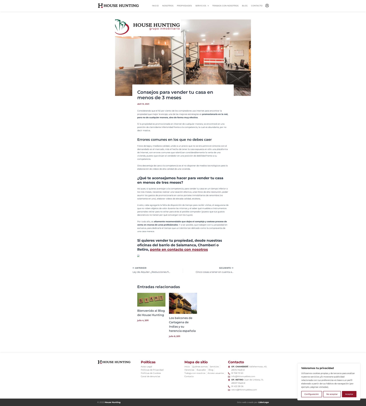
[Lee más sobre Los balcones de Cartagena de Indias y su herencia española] (183, 303)
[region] (328, 381)
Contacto (256, 6)
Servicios (200, 6)
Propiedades (184, 6)
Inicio (155, 6)
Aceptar (349, 394)
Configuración (311, 394)
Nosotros (167, 6)
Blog (245, 6)
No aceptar (332, 394)
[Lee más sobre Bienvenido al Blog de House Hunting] (151, 299)
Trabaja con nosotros (225, 6)
